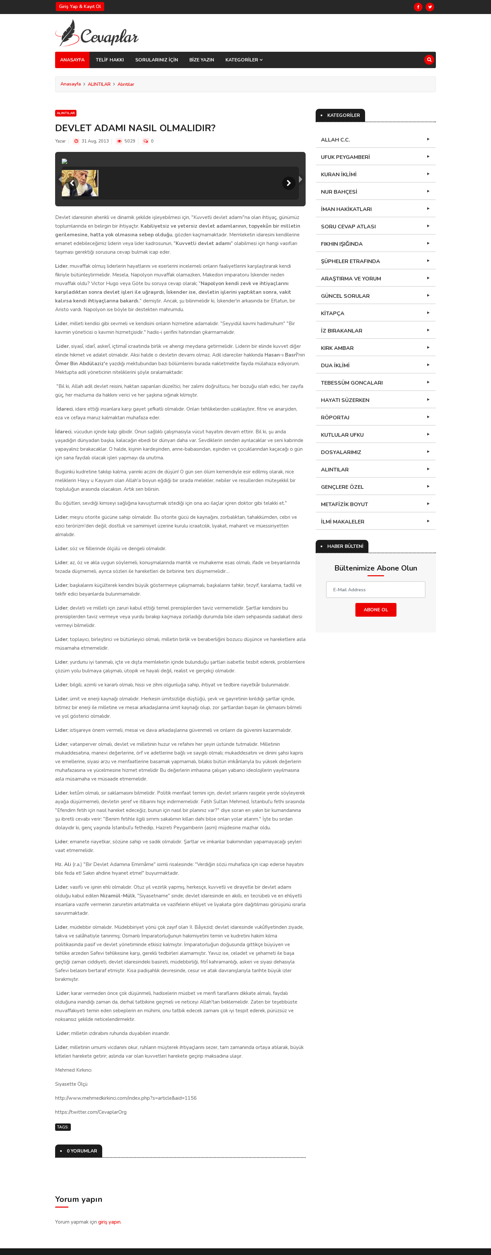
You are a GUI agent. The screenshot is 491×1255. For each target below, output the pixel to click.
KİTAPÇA (332, 313)
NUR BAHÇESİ (339, 192)
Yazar (60, 141)
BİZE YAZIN (201, 60)
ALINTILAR (99, 84)
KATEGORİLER (242, 60)
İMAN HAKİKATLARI (346, 209)
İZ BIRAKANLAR (341, 331)
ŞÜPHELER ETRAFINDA (350, 261)
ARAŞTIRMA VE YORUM (351, 278)
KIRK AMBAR (337, 348)
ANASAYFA (72, 60)
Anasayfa (70, 84)
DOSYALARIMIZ (341, 452)
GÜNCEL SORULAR (345, 296)
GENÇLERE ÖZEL (342, 487)
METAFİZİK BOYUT (344, 504)
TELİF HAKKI (110, 60)
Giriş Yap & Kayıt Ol (80, 6)
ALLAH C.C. (335, 140)
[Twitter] (430, 7)
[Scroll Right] (289, 183)
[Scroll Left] (71, 183)
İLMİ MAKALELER (342, 522)
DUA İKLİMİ (335, 365)
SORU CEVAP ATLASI (348, 226)
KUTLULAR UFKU (342, 435)
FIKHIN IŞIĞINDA (342, 244)
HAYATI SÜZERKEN (345, 400)
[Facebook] (418, 7)
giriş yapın (109, 1222)
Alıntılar (126, 84)
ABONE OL (376, 610)
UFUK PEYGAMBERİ (345, 157)
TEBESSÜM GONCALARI (352, 383)
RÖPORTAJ (335, 417)
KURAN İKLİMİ (339, 174)
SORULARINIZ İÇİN (156, 60)
